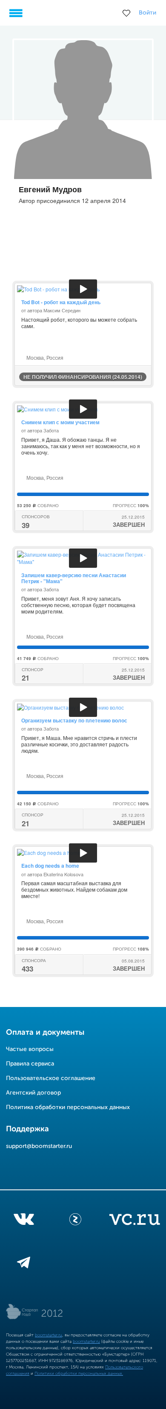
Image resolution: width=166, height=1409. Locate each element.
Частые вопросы (30, 1049)
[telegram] (24, 1264)
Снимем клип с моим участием (60, 422)
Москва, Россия (44, 357)
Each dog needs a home (50, 865)
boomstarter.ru (48, 1335)
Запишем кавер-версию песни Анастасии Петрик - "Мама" (73, 578)
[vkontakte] (24, 1221)
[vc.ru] (134, 1221)
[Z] (75, 1221)
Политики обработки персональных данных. (78, 1373)
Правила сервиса (30, 1064)
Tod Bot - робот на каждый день (60, 302)
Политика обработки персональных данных (68, 1107)
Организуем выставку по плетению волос (74, 720)
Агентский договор (33, 1093)
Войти (147, 13)
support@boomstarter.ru (39, 1146)
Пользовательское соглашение (50, 1078)
